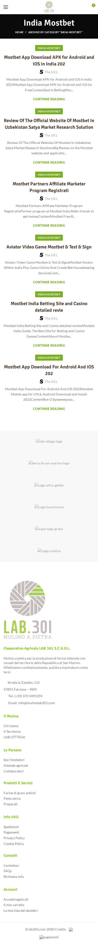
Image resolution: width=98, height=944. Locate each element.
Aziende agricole (16, 765)
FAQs (8, 871)
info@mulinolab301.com (36, 703)
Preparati (11, 804)
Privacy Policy (14, 838)
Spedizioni (11, 827)
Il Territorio (12, 731)
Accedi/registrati (16, 899)
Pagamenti (11, 832)
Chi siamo (11, 726)
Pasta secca (12, 798)
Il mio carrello (14, 905)
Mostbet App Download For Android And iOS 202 (49, 370)
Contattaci (11, 865)
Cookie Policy (14, 844)
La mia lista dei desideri (21, 910)
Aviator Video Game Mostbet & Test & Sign (49, 247)
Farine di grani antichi (20, 793)
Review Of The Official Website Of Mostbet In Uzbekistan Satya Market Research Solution (49, 124)
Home (19, 32)
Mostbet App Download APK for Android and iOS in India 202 (49, 60)
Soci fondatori (14, 760)
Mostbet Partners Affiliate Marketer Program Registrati (49, 187)
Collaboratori (14, 771)
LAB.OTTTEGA (14, 737)
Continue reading (49, 99)
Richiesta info (14, 877)
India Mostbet (49, 48)
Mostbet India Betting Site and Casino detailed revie (49, 307)
